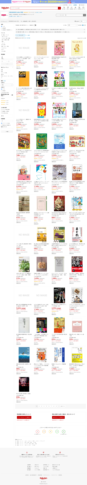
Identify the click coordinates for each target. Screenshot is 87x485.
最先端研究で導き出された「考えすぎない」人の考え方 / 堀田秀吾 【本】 (77, 365)
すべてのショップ (4, 21)
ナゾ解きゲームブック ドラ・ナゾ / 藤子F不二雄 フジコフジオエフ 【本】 (41, 183)
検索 (7, 63)
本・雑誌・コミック (19, 441)
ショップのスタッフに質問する (24, 417)
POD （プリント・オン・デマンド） (7, 77)
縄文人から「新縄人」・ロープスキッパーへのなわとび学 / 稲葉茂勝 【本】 (41, 365)
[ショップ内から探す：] (84, 15)
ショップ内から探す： (61, 15)
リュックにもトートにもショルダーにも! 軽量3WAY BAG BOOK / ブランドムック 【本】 (41, 90)
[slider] (1, 59)
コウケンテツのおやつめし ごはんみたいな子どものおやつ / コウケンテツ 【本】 (77, 306)
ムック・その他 (4, 72)
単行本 (2, 74)
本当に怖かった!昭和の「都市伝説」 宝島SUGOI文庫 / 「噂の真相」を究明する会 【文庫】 (77, 275)
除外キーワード (4, 126)
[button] (82, 5)
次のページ (63, 406)
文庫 (2, 69)
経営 (36, 443)
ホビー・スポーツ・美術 (29, 441)
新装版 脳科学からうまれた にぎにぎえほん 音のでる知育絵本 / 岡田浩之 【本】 (41, 121)
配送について (19, 16)
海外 (5, 80)
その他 (34, 442)
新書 (2, 71)
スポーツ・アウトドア (40, 441)
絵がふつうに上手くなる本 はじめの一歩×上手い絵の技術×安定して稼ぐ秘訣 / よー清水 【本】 (77, 214)
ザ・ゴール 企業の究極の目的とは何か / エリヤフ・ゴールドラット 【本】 (24, 90)
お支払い (14, 16)
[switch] (12, 95)
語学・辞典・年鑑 (28, 442)
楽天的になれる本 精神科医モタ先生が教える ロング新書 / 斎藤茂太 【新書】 (77, 183)
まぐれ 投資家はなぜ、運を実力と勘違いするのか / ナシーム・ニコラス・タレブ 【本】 (77, 245)
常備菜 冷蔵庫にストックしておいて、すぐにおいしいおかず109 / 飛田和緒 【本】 (41, 275)
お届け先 (2, 82)
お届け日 (2, 87)
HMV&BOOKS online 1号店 (16, 12)
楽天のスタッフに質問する (58, 417)
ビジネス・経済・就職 (29, 443)
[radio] (1, 26)
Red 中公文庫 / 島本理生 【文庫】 (23, 393)
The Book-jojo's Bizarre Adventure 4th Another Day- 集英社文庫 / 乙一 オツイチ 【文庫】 (59, 214)
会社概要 (11, 16)
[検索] (59, 8)
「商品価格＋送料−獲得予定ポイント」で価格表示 (24, 25)
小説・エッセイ (28, 445)
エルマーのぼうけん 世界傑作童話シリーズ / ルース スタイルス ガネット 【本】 (41, 152)
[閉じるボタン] (84, 29)
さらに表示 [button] (3, 51)
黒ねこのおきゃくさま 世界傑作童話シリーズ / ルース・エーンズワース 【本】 (59, 183)
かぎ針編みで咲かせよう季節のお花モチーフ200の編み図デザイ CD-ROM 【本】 (24, 183)
